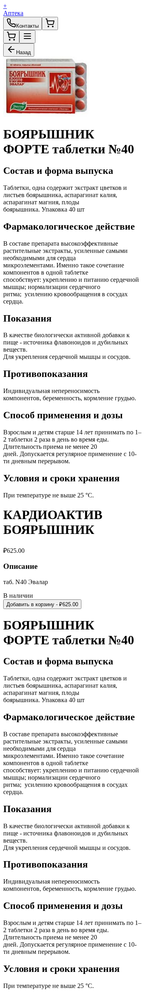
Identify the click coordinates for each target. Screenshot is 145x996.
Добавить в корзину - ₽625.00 (42, 604)
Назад (23, 52)
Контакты (27, 26)
